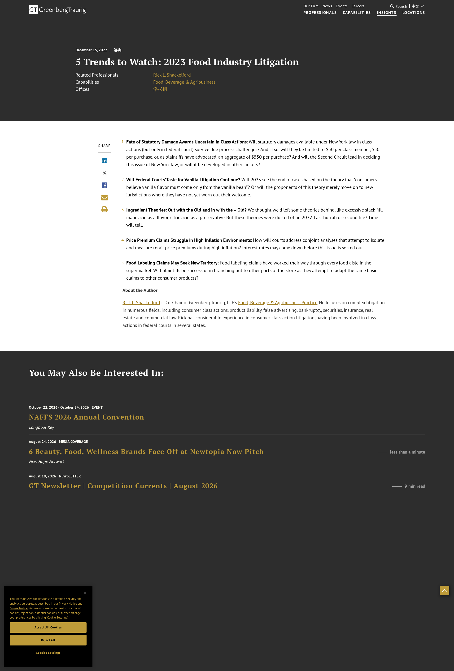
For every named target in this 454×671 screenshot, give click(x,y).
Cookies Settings (48, 653)
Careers (358, 6)
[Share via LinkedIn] (104, 161)
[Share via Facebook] (104, 186)
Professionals (320, 12)
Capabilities (357, 12)
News (327, 6)
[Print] (104, 209)
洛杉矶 (160, 89)
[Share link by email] (104, 197)
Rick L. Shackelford (172, 75)
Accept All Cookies (48, 627)
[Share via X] (104, 173)
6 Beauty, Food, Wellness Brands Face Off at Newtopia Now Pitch (146, 451)
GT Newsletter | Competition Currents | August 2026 (123, 486)
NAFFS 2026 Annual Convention (86, 417)
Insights (387, 12)
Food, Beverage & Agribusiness (184, 82)
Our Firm (311, 6)
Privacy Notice (68, 604)
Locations (413, 12)
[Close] (85, 593)
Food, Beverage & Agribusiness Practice (277, 302)
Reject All (48, 640)
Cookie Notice (19, 608)
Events (342, 6)
